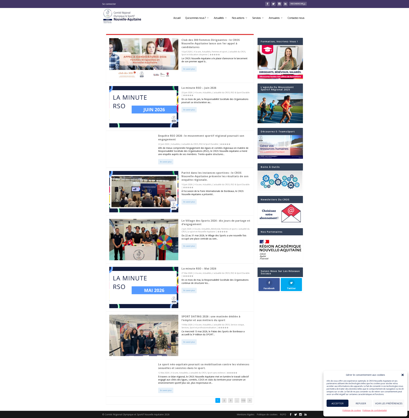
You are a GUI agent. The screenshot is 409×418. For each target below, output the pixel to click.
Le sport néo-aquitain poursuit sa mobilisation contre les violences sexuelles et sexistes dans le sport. (203, 366)
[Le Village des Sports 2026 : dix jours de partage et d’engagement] (143, 239)
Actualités (219, 18)
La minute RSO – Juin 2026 (198, 88)
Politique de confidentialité (375, 410)
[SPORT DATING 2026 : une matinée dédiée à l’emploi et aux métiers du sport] (143, 335)
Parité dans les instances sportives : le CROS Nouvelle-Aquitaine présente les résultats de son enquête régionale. (214, 176)
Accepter (337, 403)
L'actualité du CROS (236, 51)
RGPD (283, 414)
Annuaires (274, 18)
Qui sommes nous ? (195, 18)
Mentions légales (245, 414)
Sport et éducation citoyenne (194, 54)
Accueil (176, 18)
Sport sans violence (216, 372)
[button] (402, 374)
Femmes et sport (219, 51)
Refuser (361, 403)
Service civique (237, 324)
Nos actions (238, 18)
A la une (197, 51)
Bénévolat (215, 229)
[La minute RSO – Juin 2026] (143, 106)
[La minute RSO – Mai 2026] (143, 287)
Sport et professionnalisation (203, 327)
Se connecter (109, 3)
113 (243, 400)
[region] (280, 249)
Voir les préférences (388, 403)
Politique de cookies (352, 410)
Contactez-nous (296, 18)
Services (256, 18)
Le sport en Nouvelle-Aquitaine (201, 231)
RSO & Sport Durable (240, 92)
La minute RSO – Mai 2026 (198, 268)
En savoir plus (189, 69)
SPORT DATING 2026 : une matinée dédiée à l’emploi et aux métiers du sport (210, 318)
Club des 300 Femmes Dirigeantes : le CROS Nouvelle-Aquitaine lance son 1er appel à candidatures (210, 43)
